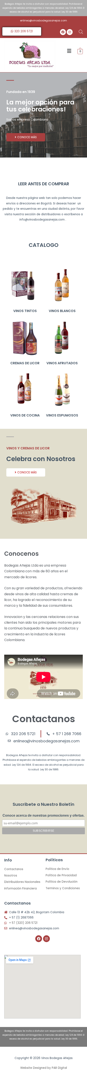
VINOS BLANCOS (62, 311)
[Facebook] (63, 32)
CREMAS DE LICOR (24, 363)
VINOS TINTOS (25, 311)
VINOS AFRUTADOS (62, 363)
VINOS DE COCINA (25, 415)
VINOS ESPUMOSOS (62, 415)
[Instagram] (70, 32)
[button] (69, 51)
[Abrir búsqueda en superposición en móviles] (81, 32)
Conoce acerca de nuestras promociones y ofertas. (43, 815)
